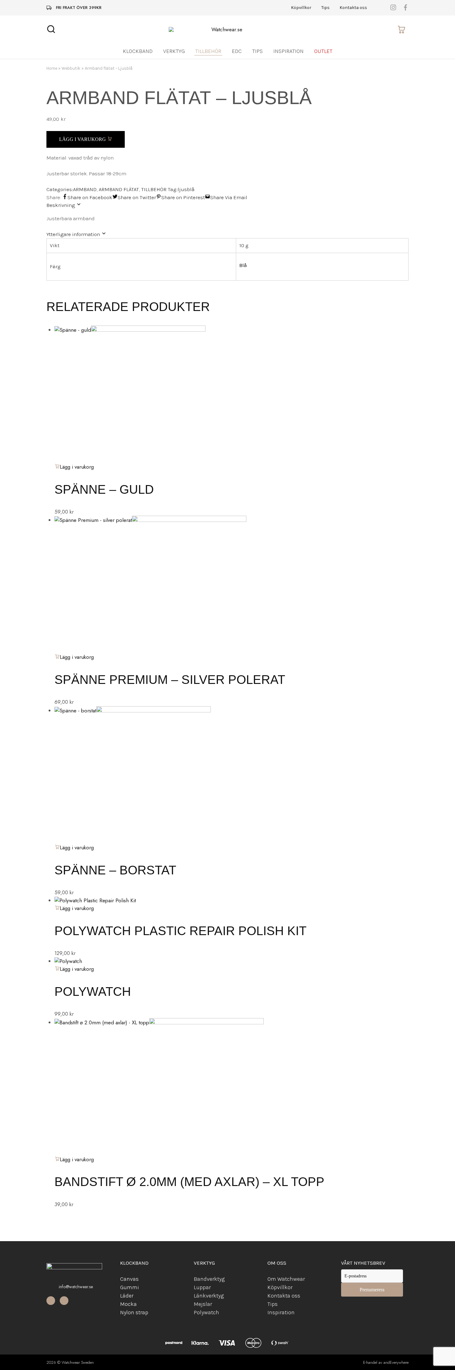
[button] (74, 908)
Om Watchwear (286, 1279)
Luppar (202, 1287)
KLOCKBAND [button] (138, 51)
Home (51, 68)
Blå (243, 265)
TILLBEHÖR (154, 189)
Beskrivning (61, 205)
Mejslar (203, 1304)
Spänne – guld (104, 489)
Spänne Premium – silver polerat (169, 679)
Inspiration (288, 51)
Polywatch (92, 991)
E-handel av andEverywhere (386, 1362)
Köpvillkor (301, 8)
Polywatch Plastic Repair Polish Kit (180, 931)
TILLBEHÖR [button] (208, 51)
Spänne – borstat (115, 870)
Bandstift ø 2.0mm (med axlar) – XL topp (189, 1181)
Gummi (129, 1287)
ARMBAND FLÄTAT (119, 189)
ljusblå (186, 189)
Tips (325, 8)
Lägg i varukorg (83, 139)
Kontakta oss (353, 8)
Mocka (128, 1304)
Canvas (129, 1279)
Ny (123, 1312)
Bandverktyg (209, 1279)
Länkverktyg (209, 1295)
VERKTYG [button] (174, 51)
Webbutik (71, 68)
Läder (126, 1295)
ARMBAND (85, 189)
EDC (237, 51)
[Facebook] (50, 1300)
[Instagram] (64, 1300)
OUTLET (323, 51)
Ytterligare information (73, 234)
